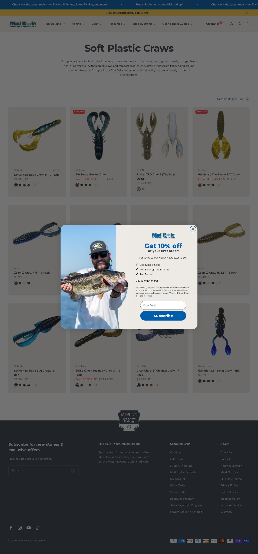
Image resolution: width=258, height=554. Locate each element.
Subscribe (163, 316)
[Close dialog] (193, 229)
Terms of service (144, 296)
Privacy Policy (183, 293)
